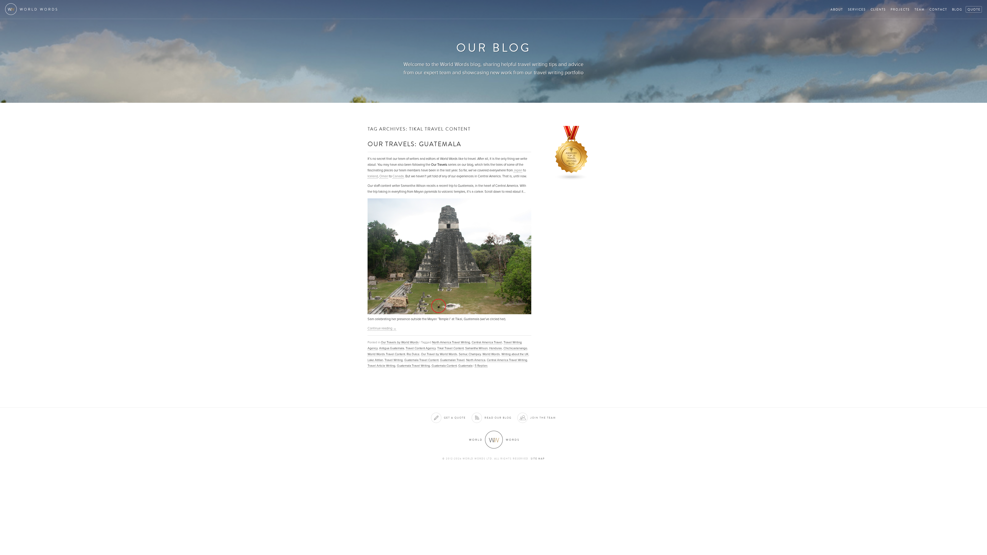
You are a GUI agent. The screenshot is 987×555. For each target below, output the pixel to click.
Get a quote (455, 417)
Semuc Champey (470, 354)
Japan (518, 170)
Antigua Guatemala (391, 348)
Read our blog (498, 417)
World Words (32, 9)
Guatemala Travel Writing (413, 365)
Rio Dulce (413, 354)
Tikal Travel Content (450, 348)
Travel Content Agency (421, 348)
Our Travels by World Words (400, 342)
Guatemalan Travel (452, 360)
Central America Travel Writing (507, 360)
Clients (878, 9)
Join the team (543, 417)
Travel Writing (394, 360)
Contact (938, 9)
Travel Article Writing (381, 365)
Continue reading (382, 328)
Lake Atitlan (375, 360)
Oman (383, 176)
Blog (957, 9)
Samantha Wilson (476, 348)
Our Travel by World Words (439, 354)
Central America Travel (487, 342)
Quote (974, 9)
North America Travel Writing (451, 342)
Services (857, 9)
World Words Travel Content (386, 354)
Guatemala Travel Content (421, 360)
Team (920, 9)
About (836, 9)
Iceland (373, 176)
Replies (481, 365)
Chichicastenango (515, 348)
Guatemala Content (444, 365)
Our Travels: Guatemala (414, 144)
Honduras (495, 348)
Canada (398, 176)
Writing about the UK (514, 354)
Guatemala (465, 365)
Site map (538, 458)
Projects (900, 9)
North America (475, 360)
